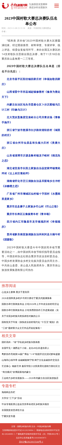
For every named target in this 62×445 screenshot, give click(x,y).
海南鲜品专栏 (8, 392)
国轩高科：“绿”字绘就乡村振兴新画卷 (21, 342)
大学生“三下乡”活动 (12, 398)
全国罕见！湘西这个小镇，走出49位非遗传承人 (25, 348)
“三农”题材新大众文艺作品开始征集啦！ (22, 328)
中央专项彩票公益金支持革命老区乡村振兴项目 (25, 404)
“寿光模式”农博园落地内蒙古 (16, 372)
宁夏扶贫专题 (8, 416)
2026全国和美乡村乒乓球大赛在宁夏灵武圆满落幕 (27, 298)
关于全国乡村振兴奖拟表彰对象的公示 (21, 316)
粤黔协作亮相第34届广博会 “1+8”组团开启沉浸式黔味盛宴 (31, 354)
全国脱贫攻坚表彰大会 (13, 410)
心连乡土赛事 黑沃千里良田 (15, 292)
